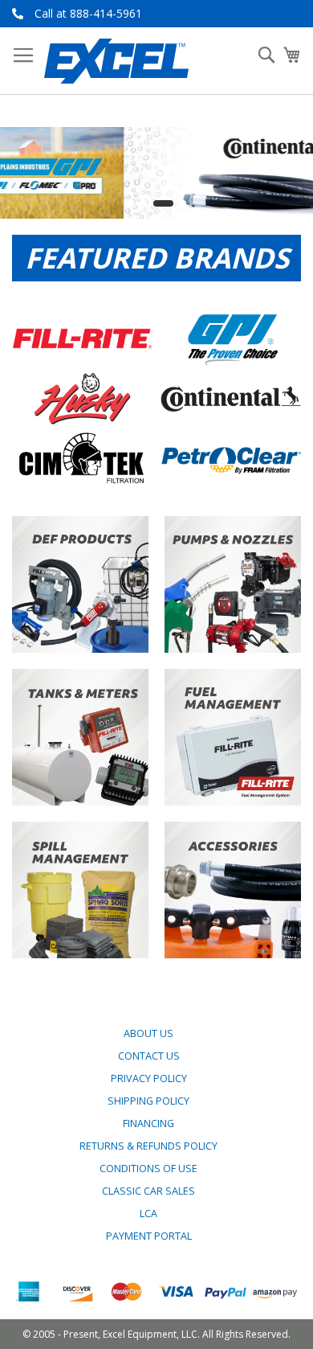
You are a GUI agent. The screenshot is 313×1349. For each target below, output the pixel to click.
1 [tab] (131, 203)
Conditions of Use (148, 1168)
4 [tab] (183, 203)
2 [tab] (143, 203)
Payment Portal (149, 1236)
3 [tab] (163, 203)
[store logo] (116, 61)
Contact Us (149, 1056)
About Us (148, 1033)
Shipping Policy (148, 1101)
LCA (148, 1213)
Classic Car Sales (148, 1191)
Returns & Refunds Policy (148, 1146)
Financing (148, 1123)
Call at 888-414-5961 (88, 13)
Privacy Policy (149, 1078)
